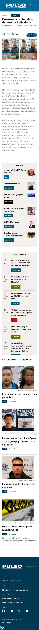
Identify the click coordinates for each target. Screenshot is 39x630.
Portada (4, 15)
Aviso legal (6, 623)
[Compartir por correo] (17, 34)
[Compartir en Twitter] (8, 34)
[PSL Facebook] (3, 611)
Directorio (6, 590)
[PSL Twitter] (19, 611)
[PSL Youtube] (27, 611)
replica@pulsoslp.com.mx (12, 602)
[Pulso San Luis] (16, 5)
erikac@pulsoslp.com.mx (11, 598)
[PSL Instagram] (11, 611)
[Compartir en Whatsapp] (13, 34)
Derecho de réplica (20, 590)
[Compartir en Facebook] (4, 34)
